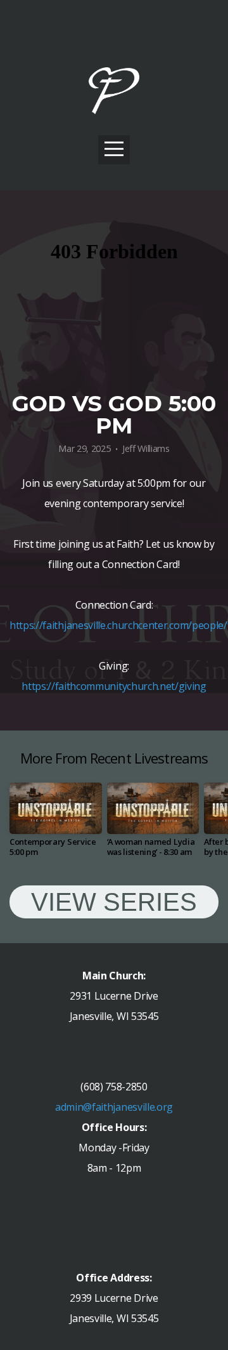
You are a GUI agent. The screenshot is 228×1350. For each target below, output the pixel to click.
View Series (114, 902)
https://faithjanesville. (58, 625)
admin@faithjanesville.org (114, 1107)
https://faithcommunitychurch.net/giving (114, 686)
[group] (56, 825)
